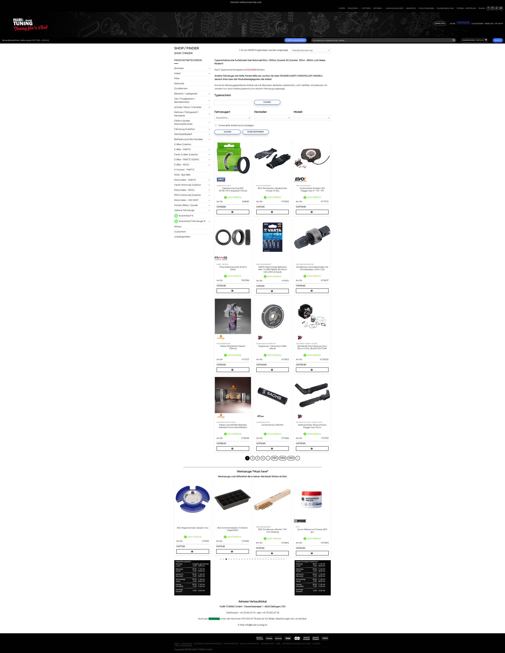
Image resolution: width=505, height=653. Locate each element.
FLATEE (342, 8)
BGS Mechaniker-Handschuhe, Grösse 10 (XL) (272, 189)
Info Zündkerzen (183, 646)
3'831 (274, 458)
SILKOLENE (352, 8)
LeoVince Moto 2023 (394, 8)
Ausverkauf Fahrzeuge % (192, 221)
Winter (178, 226)
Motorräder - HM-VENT (186, 200)
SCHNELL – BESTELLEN (466, 8)
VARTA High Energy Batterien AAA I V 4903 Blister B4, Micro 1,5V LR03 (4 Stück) (272, 269)
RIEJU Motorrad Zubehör (187, 195)
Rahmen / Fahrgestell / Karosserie (186, 114)
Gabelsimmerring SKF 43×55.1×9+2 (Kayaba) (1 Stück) (233, 189)
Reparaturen (267, 644)
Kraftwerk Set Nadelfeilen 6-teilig (312, 529)
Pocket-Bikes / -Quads (186, 205)
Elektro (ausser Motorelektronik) (183, 122)
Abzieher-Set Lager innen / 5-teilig (193, 530)
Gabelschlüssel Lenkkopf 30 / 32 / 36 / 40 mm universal (273, 530)
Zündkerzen (181, 88)
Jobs (278, 644)
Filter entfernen (255, 132)
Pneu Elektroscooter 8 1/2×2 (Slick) (232, 268)
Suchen (267, 102)
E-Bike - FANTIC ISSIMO (186, 159)
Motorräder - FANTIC (185, 180)
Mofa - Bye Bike (182, 175)
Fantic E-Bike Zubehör (186, 154)
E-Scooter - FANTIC (184, 169)
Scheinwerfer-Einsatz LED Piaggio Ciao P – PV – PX (312, 189)
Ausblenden (268, 2)
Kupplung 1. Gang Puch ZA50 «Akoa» (272, 347)
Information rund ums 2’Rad (296, 644)
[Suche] (453, 40)
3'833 (291, 458)
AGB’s (177, 644)
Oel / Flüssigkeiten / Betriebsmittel (184, 100)
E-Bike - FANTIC (182, 149)
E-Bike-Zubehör (182, 144)
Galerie (316, 644)
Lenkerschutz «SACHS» (272, 425)
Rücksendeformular (445, 8)
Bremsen (179, 68)
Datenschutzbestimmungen (208, 644)
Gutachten (180, 231)
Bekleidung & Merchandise (188, 139)
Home (452, 24)
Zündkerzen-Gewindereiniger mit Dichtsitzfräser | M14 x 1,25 (312, 268)
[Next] (332, 513)
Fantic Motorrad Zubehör (187, 185)
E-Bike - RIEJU (181, 164)
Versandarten (230, 644)
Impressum (186, 644)
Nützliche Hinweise (249, 644)
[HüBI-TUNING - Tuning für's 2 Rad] (30, 24)
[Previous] (172, 513)
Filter (177, 78)
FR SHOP (499, 24)
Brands (482, 8)
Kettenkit (179, 83)
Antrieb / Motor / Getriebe (187, 107)
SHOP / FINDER (463, 24)
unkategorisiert (182, 236)
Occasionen (477, 24)
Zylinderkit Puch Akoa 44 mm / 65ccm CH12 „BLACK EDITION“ (312, 347)
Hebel (177, 73)
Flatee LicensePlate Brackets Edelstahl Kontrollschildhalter (233, 426)
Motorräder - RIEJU (184, 190)
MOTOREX (366, 8)
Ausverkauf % (186, 215)
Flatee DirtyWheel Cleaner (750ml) (232, 347)
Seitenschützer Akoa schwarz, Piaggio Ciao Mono (312, 426)
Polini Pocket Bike (426, 8)
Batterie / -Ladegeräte (185, 93)
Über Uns (489, 24)
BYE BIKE (377, 8)
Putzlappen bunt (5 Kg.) (232, 529)
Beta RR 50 (411, 8)
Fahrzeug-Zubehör (184, 129)
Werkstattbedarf (183, 134)
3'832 (282, 458)
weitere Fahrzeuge (184, 210)
